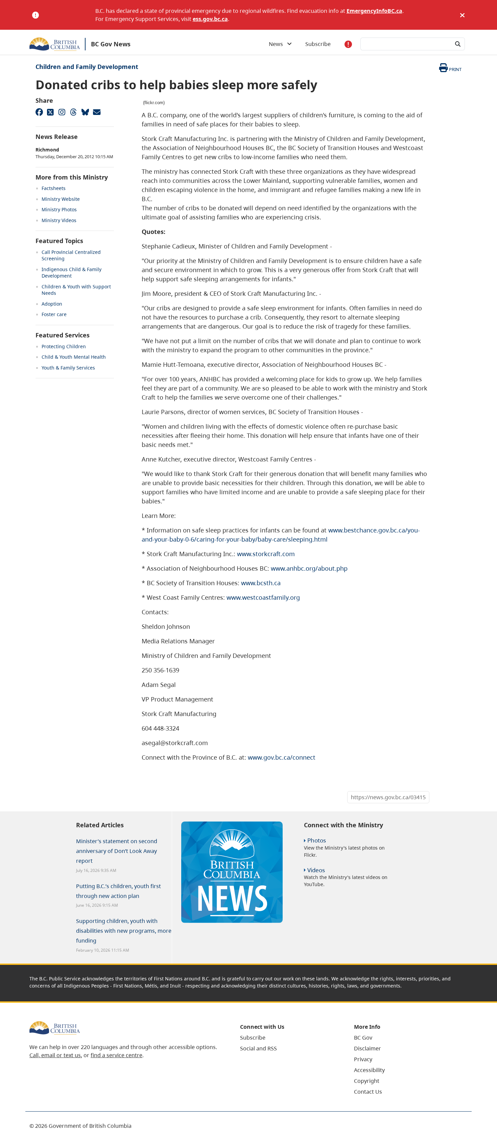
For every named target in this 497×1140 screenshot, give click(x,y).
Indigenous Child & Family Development (71, 272)
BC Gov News (111, 44)
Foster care (54, 314)
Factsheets (54, 188)
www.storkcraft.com (266, 554)
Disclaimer (367, 1048)
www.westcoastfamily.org (263, 597)
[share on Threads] (73, 112)
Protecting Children (64, 346)
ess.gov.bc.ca (210, 19)
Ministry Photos (59, 209)
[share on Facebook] (39, 112)
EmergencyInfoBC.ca (374, 11)
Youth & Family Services (68, 367)
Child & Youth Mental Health (74, 357)
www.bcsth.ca (261, 583)
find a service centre (116, 1055)
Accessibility (369, 1070)
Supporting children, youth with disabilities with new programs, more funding (123, 930)
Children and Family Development (87, 67)
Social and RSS (258, 1048)
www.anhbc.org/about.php (309, 568)
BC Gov (363, 1037)
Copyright (366, 1081)
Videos (316, 870)
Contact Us (368, 1091)
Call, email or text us (55, 1055)
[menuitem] (288, 1038)
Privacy (363, 1059)
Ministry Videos (59, 220)
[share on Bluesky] (84, 112)
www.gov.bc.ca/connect (281, 757)
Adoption (52, 304)
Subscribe (318, 44)
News (278, 44)
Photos (316, 840)
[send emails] (96, 112)
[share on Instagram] (61, 112)
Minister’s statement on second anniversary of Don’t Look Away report (116, 850)
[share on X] (50, 112)
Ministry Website (61, 199)
